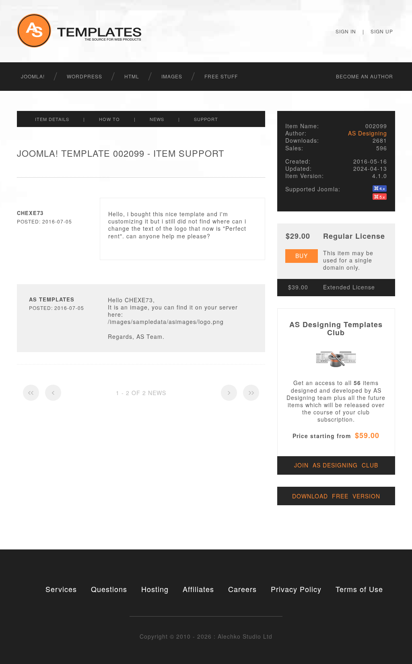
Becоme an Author (364, 76)
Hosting (155, 589)
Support (206, 119)
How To (109, 119)
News (157, 119)
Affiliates (198, 589)
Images (171, 76)
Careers (242, 589)
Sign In (346, 31)
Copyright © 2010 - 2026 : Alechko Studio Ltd (206, 636)
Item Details (52, 119)
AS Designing (367, 133)
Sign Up (382, 31)
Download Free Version (336, 496)
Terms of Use (359, 589)
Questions (109, 589)
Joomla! (33, 76)
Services (61, 589)
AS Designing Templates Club (336, 328)
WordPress (84, 76)
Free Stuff (221, 76)
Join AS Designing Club (336, 465)
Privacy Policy (296, 589)
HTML (131, 76)
